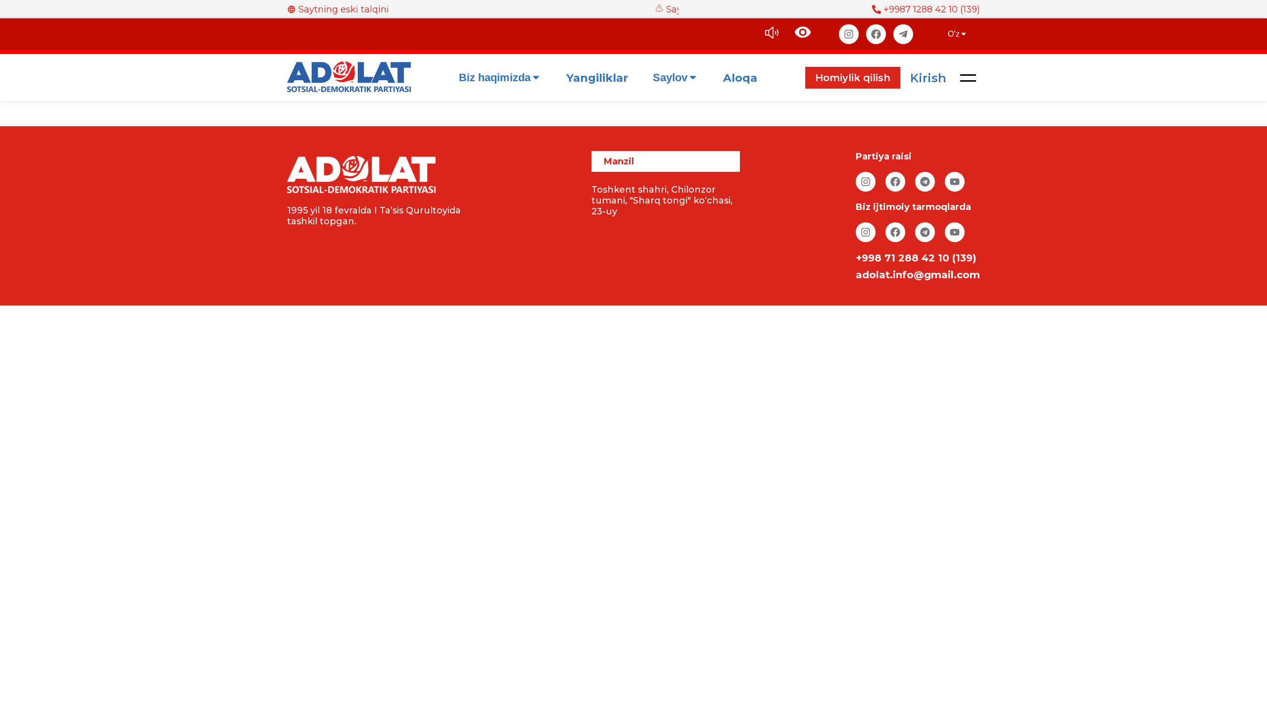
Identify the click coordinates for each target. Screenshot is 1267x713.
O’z (954, 34)
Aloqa (740, 78)
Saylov (670, 77)
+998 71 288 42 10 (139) (916, 258)
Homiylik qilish (852, 78)
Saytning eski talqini (343, 9)
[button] (968, 78)
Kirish (928, 78)
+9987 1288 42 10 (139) (931, 9)
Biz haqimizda (495, 77)
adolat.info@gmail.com (918, 275)
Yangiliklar (597, 78)
